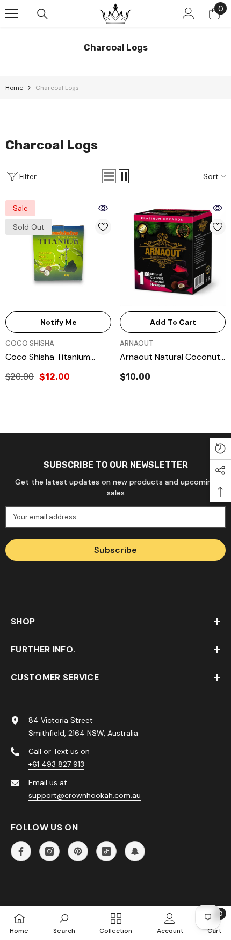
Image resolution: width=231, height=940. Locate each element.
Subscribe (115, 550)
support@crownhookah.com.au (84, 795)
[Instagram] (49, 851)
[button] (109, 176)
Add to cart (173, 322)
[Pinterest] (78, 851)
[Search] (42, 14)
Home (14, 87)
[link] (64, 923)
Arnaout (137, 343)
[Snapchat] (135, 851)
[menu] (11, 13)
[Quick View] (103, 208)
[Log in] (188, 13)
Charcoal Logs (57, 87)
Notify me (58, 322)
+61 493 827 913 (56, 764)
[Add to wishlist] (103, 227)
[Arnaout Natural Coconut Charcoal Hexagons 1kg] (173, 253)
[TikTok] (106, 851)
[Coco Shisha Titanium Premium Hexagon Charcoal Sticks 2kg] (58, 253)
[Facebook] (21, 851)
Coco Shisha (29, 343)
